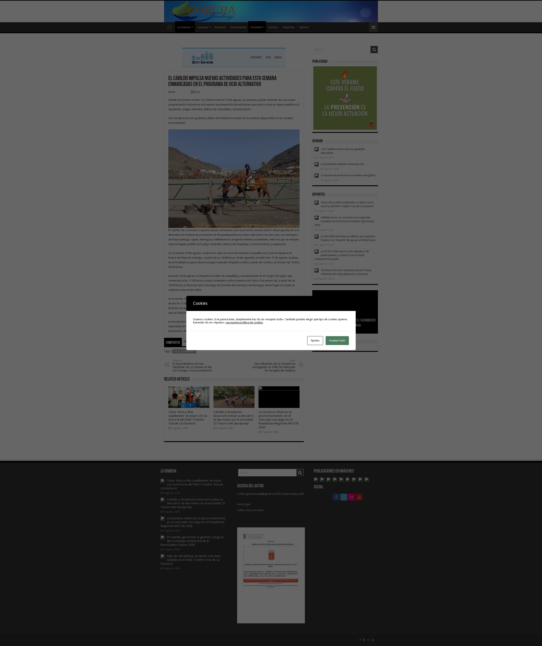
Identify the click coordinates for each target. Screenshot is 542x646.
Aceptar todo (337, 340)
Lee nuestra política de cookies (244, 322)
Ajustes (315, 340)
